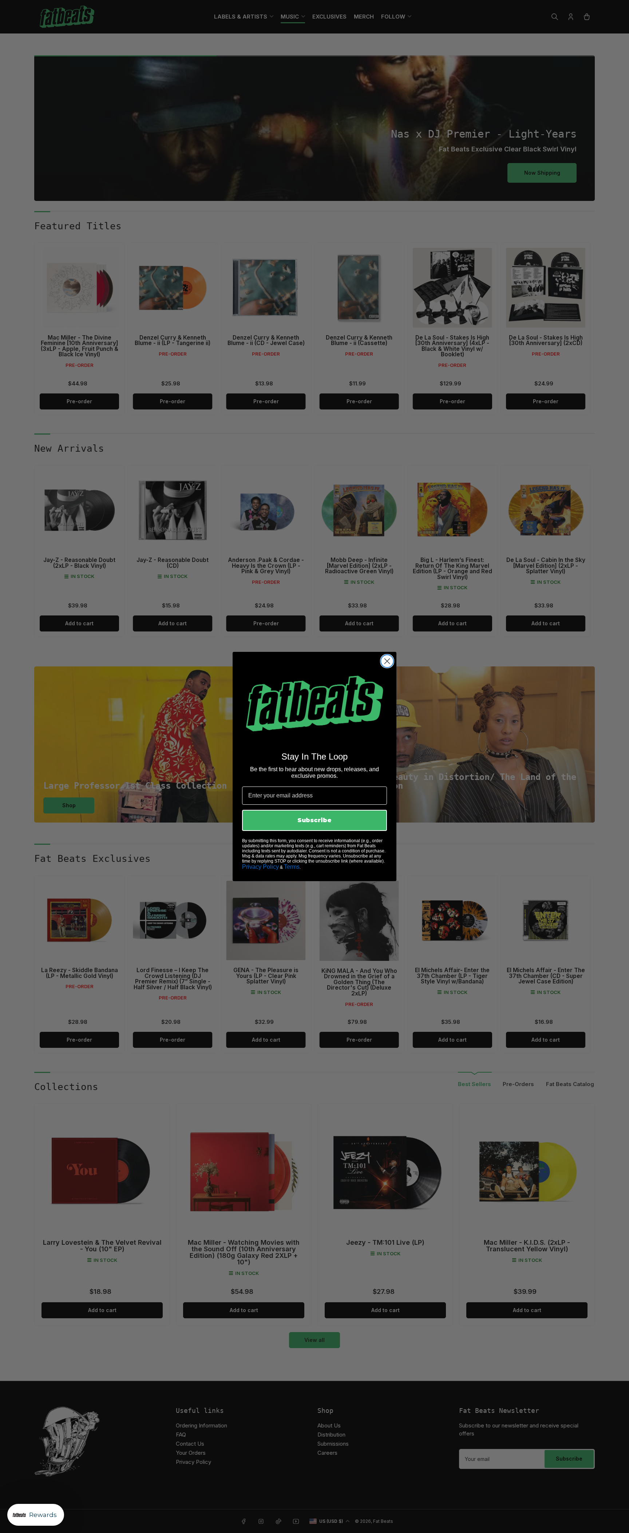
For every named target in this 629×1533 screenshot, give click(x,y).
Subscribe (314, 820)
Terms (292, 867)
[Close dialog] (387, 661)
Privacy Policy (260, 867)
